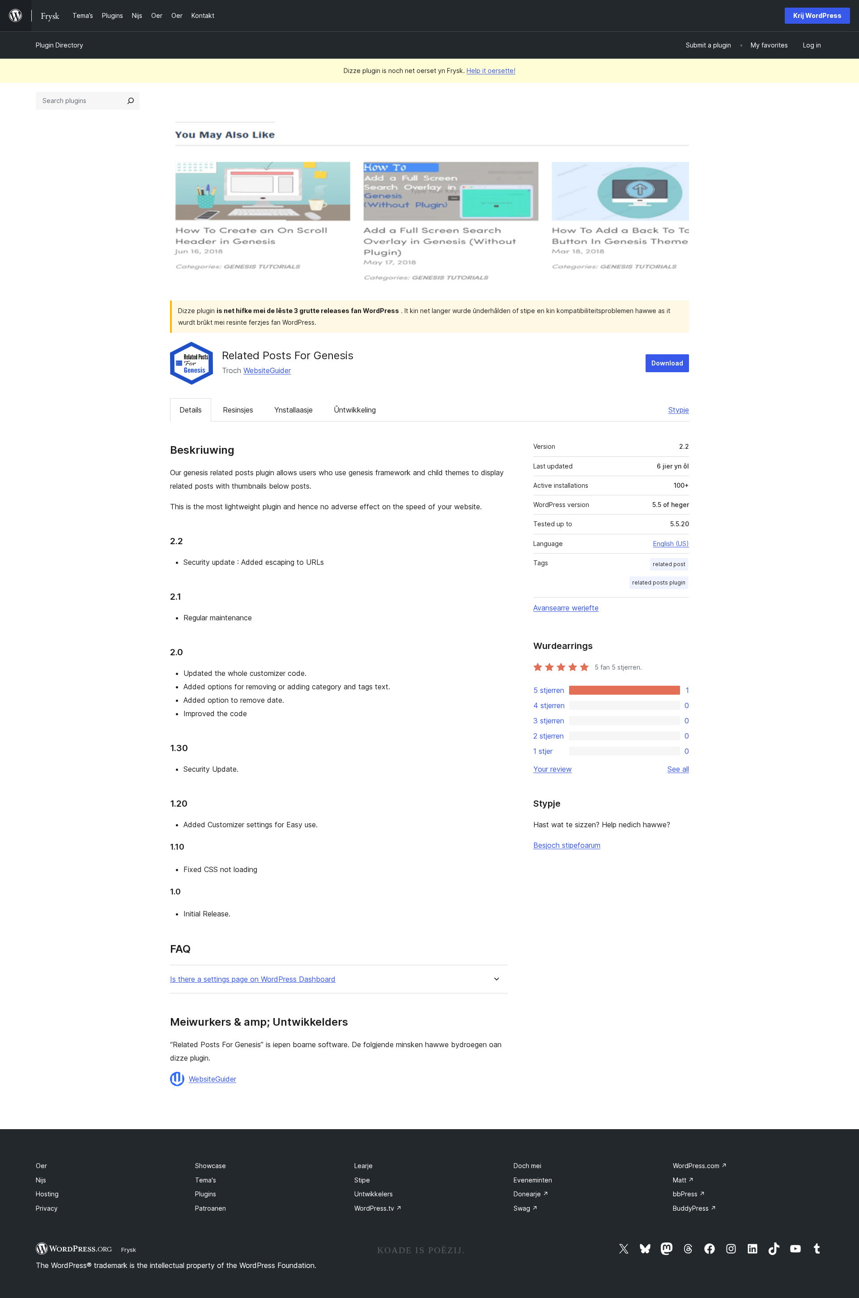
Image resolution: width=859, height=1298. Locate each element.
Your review (552, 769)
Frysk (128, 1249)
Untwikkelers (373, 1194)
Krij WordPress (817, 15)
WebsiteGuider (267, 370)
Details (190, 409)
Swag (526, 1208)
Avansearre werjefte (566, 607)
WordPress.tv (378, 1208)
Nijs (41, 1180)
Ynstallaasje (293, 409)
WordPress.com (700, 1165)
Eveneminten (533, 1180)
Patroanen (210, 1208)
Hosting (47, 1194)
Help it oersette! (491, 70)
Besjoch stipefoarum (566, 845)
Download (667, 363)
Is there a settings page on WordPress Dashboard (253, 979)
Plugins (205, 1194)
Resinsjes (238, 409)
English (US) (671, 543)
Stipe (362, 1180)
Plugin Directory (59, 45)
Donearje (531, 1194)
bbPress (689, 1194)
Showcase (210, 1165)
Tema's (205, 1180)
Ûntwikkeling (355, 409)
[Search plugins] (131, 101)
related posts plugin (658, 582)
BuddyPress (694, 1208)
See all (678, 769)
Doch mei (527, 1165)
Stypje (678, 409)
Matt (683, 1180)
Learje (363, 1165)
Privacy (47, 1208)
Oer (41, 1165)
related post (669, 564)
